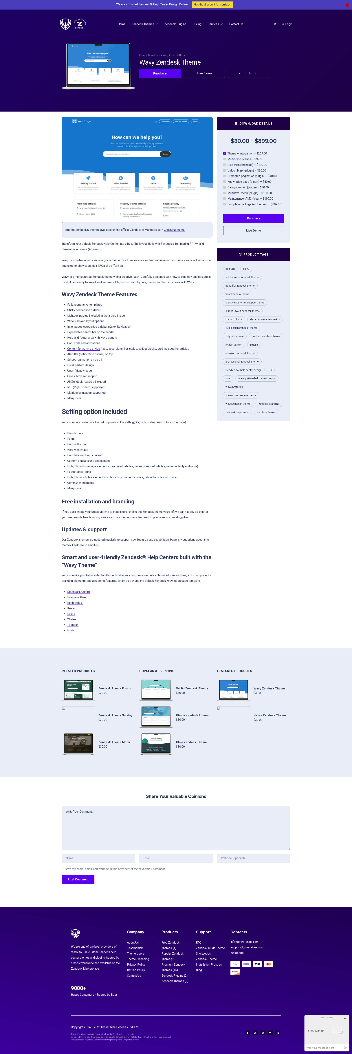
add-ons (230, 268)
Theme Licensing (138, 959)
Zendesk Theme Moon (114, 742)
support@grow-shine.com (246, 947)
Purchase (160, 73)
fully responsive (234, 336)
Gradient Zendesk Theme (266, 336)
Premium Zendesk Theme (240, 353)
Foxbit (71, 630)
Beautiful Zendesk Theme (240, 285)
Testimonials (135, 948)
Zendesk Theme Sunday (115, 715)
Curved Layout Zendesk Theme (242, 311)
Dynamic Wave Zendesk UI (265, 319)
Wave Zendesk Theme (237, 403)
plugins (254, 344)
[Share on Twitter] (245, 73)
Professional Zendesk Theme (242, 361)
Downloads (154, 55)
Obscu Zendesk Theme (192, 715)
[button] (205, 167)
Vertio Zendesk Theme (192, 688)
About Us (133, 942)
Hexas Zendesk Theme (270, 715)
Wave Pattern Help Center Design (257, 378)
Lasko (71, 614)
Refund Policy (136, 970)
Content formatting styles (83, 348)
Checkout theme (174, 230)
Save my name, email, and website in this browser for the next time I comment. (115, 869)
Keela (71, 608)
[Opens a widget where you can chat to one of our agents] (327, 1033)
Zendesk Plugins (172, 975)
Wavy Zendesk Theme (269, 688)
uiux (227, 378)
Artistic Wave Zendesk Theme (242, 277)
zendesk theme (266, 412)
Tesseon (72, 625)
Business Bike (76, 597)
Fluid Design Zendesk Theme (241, 327)
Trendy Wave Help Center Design (243, 370)
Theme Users (135, 953)
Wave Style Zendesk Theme (240, 395)
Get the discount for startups (212, 4)
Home (142, 55)
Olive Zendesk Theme (191, 742)
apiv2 (246, 268)
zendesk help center (237, 412)
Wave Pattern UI (234, 386)
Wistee (71, 619)
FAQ (198, 942)
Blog (199, 970)
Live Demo (204, 73)
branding (176, 517)
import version (233, 344)
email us (93, 545)
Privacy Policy (136, 964)
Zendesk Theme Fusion (114, 688)
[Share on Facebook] (240, 73)
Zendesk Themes (173, 981)
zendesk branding (268, 403)
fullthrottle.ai (75, 603)
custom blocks (233, 319)
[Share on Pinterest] (250, 73)
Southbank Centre (78, 592)
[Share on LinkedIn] (256, 73)
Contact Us (134, 975)
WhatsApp (237, 953)
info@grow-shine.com (244, 942)
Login (288, 24)
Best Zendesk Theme (237, 294)
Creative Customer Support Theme (244, 302)
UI (271, 370)
